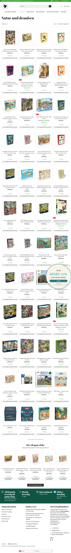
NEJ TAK (58, 283)
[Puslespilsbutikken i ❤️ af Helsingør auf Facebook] (51, 1)
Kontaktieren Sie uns (6, 516)
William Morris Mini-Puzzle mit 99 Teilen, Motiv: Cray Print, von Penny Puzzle (27, 153)
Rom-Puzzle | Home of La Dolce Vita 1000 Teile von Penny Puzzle (49, 470)
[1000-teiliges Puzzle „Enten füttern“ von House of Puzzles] (27, 208)
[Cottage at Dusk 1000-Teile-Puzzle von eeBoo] (27, 346)
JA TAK (58, 280)
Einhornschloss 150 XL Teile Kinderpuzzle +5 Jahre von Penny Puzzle (27, 291)
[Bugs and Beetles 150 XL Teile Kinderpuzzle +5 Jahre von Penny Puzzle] (44, 173)
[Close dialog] (69, 266)
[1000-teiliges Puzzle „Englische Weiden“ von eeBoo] (44, 346)
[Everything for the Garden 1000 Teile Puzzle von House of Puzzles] (44, 311)
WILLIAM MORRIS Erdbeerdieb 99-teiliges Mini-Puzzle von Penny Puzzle (27, 256)
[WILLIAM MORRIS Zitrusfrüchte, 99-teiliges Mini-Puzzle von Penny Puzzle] (61, 173)
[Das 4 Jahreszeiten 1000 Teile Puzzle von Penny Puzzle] (27, 70)
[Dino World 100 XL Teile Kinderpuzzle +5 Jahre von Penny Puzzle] (9, 105)
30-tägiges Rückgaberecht (32, 523)
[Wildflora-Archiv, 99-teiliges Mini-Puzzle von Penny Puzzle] (61, 37)
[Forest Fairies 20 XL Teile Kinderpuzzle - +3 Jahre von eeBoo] (44, 242)
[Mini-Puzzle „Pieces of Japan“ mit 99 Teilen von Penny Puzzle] (61, 105)
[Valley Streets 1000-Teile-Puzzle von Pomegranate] (27, 379)
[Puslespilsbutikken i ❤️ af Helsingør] (4, 6)
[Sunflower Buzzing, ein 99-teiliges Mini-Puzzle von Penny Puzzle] (44, 37)
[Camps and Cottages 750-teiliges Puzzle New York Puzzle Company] (61, 311)
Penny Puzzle (27, 0)
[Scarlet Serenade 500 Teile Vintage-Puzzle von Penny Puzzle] (22, 458)
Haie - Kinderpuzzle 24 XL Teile (10, 425)
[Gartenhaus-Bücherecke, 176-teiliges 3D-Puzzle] (44, 70)
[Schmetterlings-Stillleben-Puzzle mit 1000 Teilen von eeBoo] (27, 311)
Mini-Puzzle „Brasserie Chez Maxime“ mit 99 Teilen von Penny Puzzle (9, 256)
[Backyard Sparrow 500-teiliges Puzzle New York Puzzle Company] (61, 208)
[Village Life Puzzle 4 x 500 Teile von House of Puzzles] (9, 346)
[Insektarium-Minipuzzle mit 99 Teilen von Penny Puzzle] (61, 139)
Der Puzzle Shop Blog (6, 511)
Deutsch (56, 0)
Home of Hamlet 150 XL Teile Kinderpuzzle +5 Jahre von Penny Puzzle (44, 153)
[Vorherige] (1, 465)
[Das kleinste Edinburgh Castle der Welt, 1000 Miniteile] (44, 277)
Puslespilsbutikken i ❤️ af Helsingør (18, 546)
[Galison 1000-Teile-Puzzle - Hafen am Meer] (44, 105)
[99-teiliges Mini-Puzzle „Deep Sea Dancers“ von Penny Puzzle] (9, 139)
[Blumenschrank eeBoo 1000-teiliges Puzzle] (61, 242)
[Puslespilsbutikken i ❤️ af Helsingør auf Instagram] (53, 1)
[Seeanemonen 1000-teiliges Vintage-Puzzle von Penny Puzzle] (9, 37)
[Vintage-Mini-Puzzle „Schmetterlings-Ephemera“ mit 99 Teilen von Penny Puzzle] (61, 70)
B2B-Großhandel (5, 518)
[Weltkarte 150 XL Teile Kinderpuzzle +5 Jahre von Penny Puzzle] (27, 173)
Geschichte (4, 514)
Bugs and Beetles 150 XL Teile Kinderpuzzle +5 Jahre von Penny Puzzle (44, 187)
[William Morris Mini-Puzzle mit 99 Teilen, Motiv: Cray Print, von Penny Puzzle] (27, 139)
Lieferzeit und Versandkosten (32, 521)
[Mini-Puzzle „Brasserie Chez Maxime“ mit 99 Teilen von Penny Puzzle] (9, 242)
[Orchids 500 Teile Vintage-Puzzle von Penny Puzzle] (35, 458)
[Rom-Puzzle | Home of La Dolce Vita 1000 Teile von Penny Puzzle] (49, 458)
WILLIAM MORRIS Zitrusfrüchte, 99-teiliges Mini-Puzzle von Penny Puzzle (61, 187)
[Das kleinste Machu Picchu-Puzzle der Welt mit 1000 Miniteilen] (44, 379)
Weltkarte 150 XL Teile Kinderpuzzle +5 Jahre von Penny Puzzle (27, 187)
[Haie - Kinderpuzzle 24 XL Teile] (9, 413)
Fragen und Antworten (6, 509)
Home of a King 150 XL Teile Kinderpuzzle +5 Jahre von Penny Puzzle (10, 393)
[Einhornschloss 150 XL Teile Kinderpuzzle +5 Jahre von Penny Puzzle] (27, 277)
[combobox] (27, 551)
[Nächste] (69, 465)
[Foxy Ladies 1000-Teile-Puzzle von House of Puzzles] (9, 277)
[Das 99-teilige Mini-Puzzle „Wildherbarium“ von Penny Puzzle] (9, 70)
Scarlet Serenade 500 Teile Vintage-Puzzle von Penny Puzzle (22, 470)
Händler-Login (4, 521)
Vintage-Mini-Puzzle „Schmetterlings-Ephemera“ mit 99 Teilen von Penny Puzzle (61, 84)
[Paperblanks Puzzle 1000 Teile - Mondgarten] (61, 413)
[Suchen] (50, 6)
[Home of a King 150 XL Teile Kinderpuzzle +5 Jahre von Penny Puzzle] (9, 379)
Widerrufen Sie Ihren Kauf (32, 528)
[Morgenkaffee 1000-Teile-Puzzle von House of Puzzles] (9, 173)
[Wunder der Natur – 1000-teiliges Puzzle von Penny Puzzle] (27, 37)
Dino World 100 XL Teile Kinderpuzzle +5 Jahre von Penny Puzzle (10, 118)
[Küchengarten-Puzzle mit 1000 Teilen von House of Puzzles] (44, 208)
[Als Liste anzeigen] (56, 24)
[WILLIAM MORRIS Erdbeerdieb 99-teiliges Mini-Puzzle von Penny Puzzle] (27, 242)
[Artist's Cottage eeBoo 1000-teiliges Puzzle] (9, 208)
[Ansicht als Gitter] (54, 24)
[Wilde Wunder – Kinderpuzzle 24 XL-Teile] (61, 379)
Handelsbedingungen (31, 526)
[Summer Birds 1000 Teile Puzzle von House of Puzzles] (9, 311)
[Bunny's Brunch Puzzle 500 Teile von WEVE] (44, 413)
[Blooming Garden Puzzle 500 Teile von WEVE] (61, 346)
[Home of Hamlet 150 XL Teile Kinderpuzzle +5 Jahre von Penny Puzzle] (44, 139)
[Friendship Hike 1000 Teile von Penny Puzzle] (8, 458)
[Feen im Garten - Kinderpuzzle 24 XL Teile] (27, 413)
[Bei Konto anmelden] (61, 6)
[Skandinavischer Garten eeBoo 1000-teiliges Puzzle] (27, 105)
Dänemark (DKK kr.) (65, 0)
